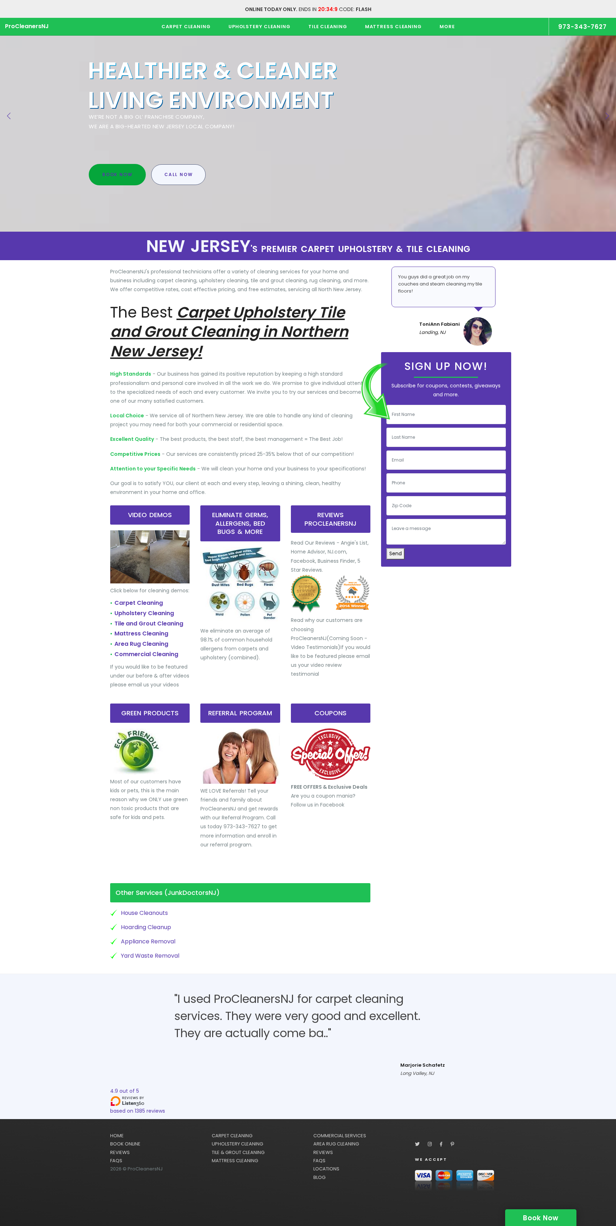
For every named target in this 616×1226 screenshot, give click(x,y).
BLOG (319, 1177)
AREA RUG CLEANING (336, 1143)
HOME (117, 1135)
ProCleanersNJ (27, 26)
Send (395, 553)
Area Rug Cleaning (141, 644)
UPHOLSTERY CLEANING (237, 1143)
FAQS (116, 1160)
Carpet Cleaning (138, 603)
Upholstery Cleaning (144, 613)
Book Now (117, 174)
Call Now (178, 174)
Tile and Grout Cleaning (148, 623)
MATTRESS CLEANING (235, 1160)
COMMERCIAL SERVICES (339, 1135)
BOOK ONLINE (125, 1143)
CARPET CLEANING (232, 1135)
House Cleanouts (144, 913)
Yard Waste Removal (150, 956)
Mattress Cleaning (141, 633)
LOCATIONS (326, 1168)
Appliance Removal (148, 941)
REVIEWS (120, 1152)
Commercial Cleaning (146, 654)
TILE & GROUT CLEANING (238, 1152)
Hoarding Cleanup (146, 927)
